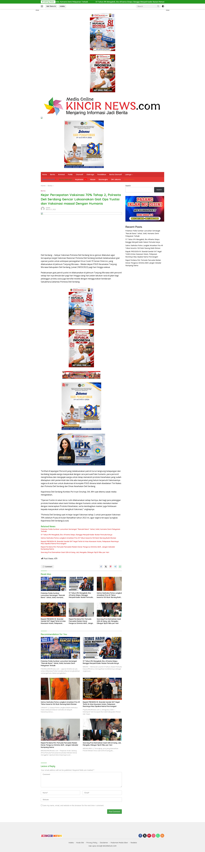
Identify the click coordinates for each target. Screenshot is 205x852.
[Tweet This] (106, 566)
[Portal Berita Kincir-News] (102, 106)
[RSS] (162, 836)
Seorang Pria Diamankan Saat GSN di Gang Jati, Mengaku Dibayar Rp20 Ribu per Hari (75, 552)
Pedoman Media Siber (119, 843)
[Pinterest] (149, 836)
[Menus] (42, 6)
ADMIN (48, 208)
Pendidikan (101, 174)
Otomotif (79, 174)
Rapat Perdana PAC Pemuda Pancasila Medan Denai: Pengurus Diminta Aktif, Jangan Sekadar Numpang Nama (78, 548)
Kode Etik (80, 843)
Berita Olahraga (65, 179)
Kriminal (61, 174)
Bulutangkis (103, 179)
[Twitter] (145, 836)
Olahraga (90, 174)
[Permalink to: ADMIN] (43, 208)
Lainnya (128, 174)
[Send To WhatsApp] (120, 566)
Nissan (92, 179)
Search (128, 185)
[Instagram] (153, 836)
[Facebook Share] (101, 566)
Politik (70, 174)
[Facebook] (140, 836)
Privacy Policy (91, 843)
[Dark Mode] (163, 6)
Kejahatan (79, 179)
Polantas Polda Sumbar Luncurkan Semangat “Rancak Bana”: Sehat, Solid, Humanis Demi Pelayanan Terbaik (80, 530)
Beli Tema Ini (51, 6)
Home (44, 174)
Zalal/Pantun (129, 179)
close (37, 10)
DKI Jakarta (116, 179)
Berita (52, 174)
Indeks (62, 6)
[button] (158, 6)
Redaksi (134, 843)
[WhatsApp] (158, 836)
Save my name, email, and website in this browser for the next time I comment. (73, 805)
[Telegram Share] (115, 566)
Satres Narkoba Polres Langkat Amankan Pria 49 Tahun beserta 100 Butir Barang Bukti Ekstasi (78, 538)
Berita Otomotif (115, 174)
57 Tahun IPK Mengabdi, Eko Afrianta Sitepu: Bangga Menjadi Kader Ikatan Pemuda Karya (89, 2)
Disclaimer (104, 843)
